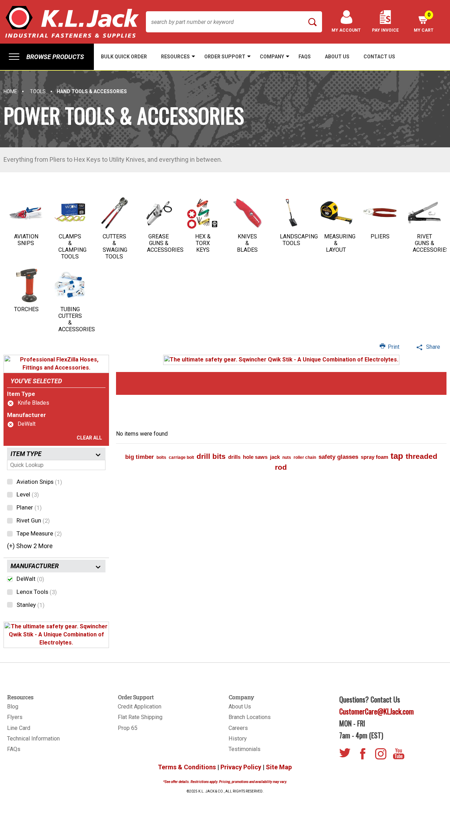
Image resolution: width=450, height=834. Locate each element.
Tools (38, 91)
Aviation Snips (26, 239)
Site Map (279, 767)
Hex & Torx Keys (203, 243)
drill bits (211, 456)
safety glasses (338, 457)
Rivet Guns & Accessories (431, 243)
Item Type (21, 393)
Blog (12, 706)
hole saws (255, 457)
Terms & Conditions (187, 767)
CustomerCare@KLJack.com (376, 711)
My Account (346, 30)
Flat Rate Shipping (140, 717)
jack (275, 457)
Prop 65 (127, 728)
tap (397, 456)
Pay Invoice (385, 30)
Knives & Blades (247, 243)
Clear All (89, 438)
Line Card (18, 728)
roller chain (305, 457)
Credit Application (139, 706)
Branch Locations (250, 717)
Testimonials (245, 749)
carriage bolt (181, 457)
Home (10, 91)
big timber (139, 457)
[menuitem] (47, 57)
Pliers (380, 236)
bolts (161, 457)
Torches (26, 309)
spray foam (374, 457)
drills (234, 457)
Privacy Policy (240, 767)
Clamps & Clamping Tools (72, 246)
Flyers (14, 717)
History (238, 738)
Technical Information (33, 738)
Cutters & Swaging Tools (115, 246)
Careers (238, 728)
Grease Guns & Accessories (165, 243)
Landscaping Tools (299, 239)
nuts (286, 457)
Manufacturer (26, 414)
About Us (240, 706)
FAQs (13, 749)
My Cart (423, 22)
